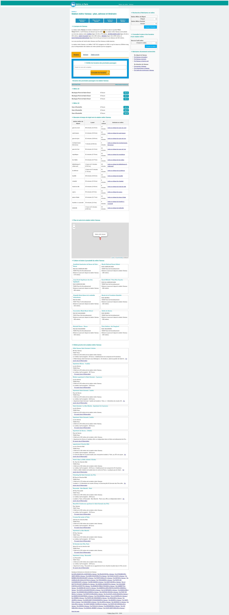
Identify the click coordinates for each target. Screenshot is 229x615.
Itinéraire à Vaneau (82, 20)
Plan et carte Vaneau (96, 20)
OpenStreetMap (119, 257)
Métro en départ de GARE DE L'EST (117, 149)
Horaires (76, 54)
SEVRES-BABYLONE (114, 34)
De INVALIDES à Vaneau (115, 598)
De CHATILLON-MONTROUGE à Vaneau (88, 590)
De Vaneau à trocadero (140, 57)
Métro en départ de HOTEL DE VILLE (117, 186)
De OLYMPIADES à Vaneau (109, 590)
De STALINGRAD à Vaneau (102, 596)
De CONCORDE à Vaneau (88, 602)
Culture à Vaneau (110, 20)
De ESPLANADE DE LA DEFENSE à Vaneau (84, 574)
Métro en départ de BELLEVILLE (116, 208)
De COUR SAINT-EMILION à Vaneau (113, 608)
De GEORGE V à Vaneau (119, 602)
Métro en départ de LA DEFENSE (116, 170)
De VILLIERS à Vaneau (104, 602)
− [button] (74, 228)
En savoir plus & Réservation (82, 374)
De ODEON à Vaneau (83, 606)
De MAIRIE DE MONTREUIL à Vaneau (82, 596)
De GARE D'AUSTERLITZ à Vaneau (96, 576)
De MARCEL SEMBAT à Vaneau (93, 608)
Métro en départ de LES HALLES (116, 160)
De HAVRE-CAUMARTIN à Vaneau (105, 584)
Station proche (95, 54)
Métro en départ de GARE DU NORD (117, 127)
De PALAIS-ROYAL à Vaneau (106, 574)
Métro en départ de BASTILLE (115, 176)
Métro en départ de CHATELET (115, 181)
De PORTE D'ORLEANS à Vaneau (93, 594)
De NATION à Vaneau (119, 578)
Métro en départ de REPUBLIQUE (116, 154)
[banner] (81, 4)
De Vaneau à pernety (140, 59)
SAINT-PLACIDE (83, 36)
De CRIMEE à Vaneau (78, 598)
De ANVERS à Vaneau (115, 600)
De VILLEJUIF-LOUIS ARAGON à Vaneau (116, 594)
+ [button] (74, 225)
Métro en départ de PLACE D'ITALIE (117, 197)
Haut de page (75, 611)
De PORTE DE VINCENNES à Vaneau (96, 598)
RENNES (104, 36)
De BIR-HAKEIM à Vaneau (95, 582)
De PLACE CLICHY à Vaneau (116, 576)
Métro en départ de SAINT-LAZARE (117, 133)
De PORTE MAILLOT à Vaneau (103, 578)
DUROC (89, 34)
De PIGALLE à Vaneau (96, 606)
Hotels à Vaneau (122, 20)
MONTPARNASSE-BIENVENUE (80, 38)
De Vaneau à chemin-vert (141, 61)
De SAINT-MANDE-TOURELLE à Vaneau (95, 604)
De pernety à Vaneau (140, 66)
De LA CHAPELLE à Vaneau (119, 596)
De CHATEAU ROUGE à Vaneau (109, 592)
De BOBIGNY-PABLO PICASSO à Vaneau (102, 586)
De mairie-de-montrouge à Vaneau (144, 70)
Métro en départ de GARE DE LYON (117, 138)
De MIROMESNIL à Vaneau (112, 606)
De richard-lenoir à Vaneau (141, 68)
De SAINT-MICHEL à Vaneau (112, 582)
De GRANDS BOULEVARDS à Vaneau (88, 592)
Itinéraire (85, 54)
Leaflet (112, 257)
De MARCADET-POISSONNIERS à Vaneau (95, 600)
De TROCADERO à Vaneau (104, 580)
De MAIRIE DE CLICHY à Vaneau (86, 588)
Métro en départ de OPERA (115, 192)
